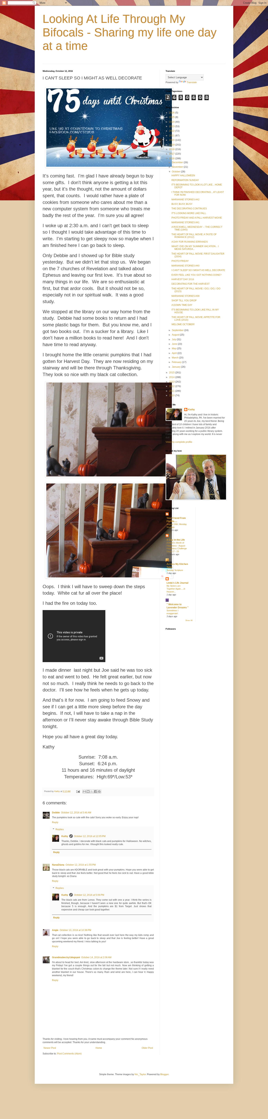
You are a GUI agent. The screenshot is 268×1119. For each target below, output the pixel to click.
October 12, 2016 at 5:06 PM (89, 895)
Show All (188, 620)
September (178, 330)
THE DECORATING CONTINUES (189, 208)
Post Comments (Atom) (69, 1053)
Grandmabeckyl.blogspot (66, 957)
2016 (172, 158)
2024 (172, 122)
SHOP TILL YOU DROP (184, 300)
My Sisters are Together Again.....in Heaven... (176, 589)
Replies (60, 829)
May (174, 348)
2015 (172, 372)
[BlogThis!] (88, 791)
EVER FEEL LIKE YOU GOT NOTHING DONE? (196, 275)
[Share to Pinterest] (99, 791)
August (176, 334)
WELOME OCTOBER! (183, 324)
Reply (55, 822)
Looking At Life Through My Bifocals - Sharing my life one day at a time (130, 32)
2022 (172, 131)
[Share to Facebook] (96, 791)
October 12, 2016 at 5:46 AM (76, 812)
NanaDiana (58, 864)
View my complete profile (179, 442)
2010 (172, 395)
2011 (172, 391)
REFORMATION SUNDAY (185, 180)
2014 (172, 377)
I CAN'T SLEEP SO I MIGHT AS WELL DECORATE (198, 270)
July (174, 339)
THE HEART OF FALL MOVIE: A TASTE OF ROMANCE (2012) (194, 236)
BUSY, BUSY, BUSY (181, 204)
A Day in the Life (176, 539)
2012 (172, 386)
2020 (172, 140)
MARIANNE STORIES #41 (185, 222)
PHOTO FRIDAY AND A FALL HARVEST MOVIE (196, 217)
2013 (172, 381)
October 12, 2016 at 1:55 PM (81, 864)
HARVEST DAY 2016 (182, 279)
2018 (172, 149)
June (175, 344)
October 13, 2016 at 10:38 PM (75, 930)
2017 (172, 153)
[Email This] (84, 791)
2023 (172, 126)
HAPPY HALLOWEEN (183, 175)
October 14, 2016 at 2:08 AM (96, 957)
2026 (172, 112)
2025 (172, 117)
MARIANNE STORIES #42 (185, 199)
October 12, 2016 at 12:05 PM (90, 836)
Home (99, 1048)
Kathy (64, 836)
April (174, 353)
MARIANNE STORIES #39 (185, 296)
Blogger (164, 1074)
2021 (172, 135)
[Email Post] (77, 791)
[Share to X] (92, 791)
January (176, 366)
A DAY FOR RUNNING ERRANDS (189, 241)
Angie (55, 930)
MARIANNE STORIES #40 (185, 265)
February (177, 362)
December (178, 162)
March (175, 357)
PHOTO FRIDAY (180, 261)
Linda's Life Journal (177, 583)
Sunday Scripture (175, 570)
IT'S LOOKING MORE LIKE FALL (188, 213)
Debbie (56, 812)
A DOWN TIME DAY (181, 305)
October (176, 171)
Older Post (147, 1048)
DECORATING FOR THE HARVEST (190, 284)
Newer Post (50, 1048)
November (178, 167)
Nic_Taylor (140, 1074)
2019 (172, 144)
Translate (192, 82)
